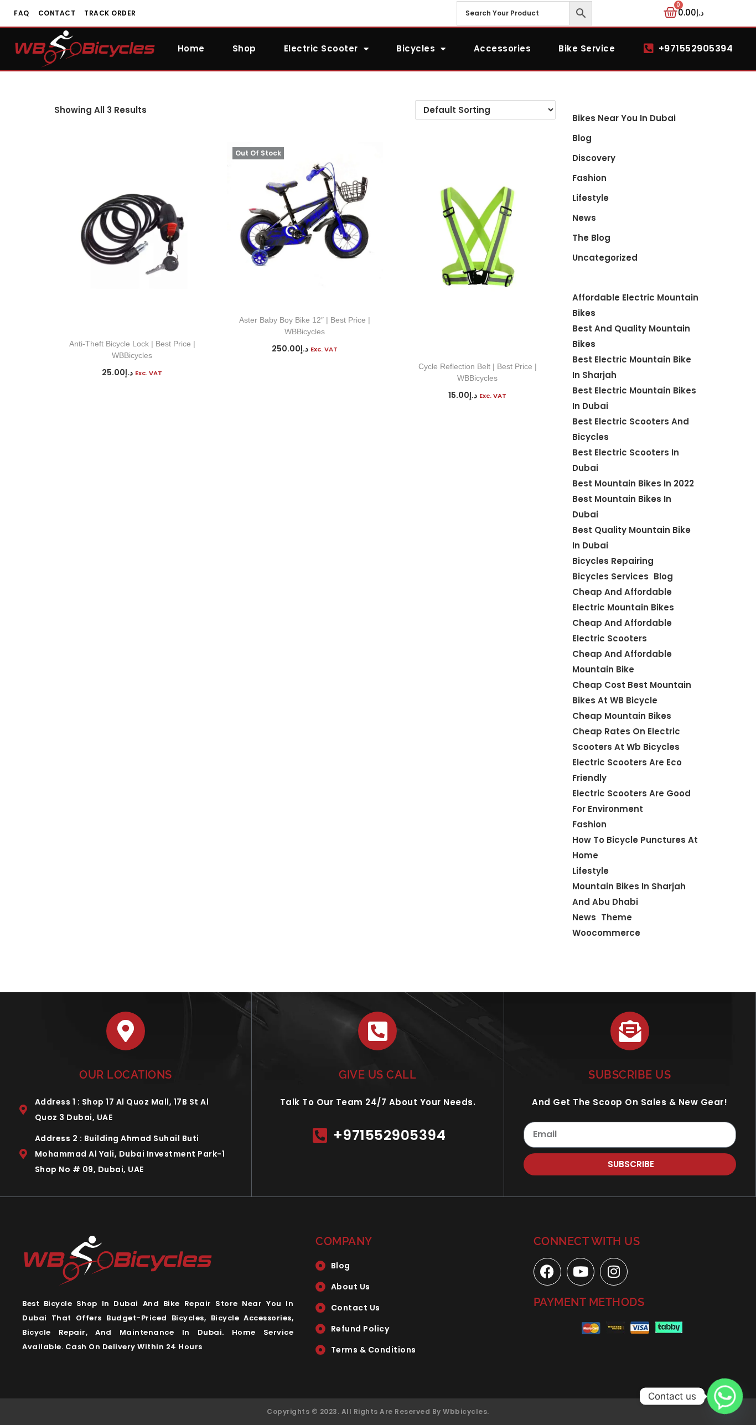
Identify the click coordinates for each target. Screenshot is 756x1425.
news (584, 917)
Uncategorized (605, 257)
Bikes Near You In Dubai (624, 118)
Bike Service (586, 48)
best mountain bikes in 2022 (633, 483)
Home (191, 48)
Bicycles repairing (613, 561)
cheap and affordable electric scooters (622, 630)
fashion (589, 824)
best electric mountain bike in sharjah (631, 367)
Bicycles (415, 48)
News (584, 218)
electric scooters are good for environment (631, 801)
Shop (244, 48)
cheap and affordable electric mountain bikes (623, 599)
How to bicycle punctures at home (635, 847)
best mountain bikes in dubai (621, 506)
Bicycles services (610, 576)
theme (616, 917)
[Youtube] (580, 1272)
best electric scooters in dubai (625, 460)
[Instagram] (614, 1272)
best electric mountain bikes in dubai (634, 398)
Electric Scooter (321, 48)
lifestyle (590, 871)
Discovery (593, 158)
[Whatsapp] (725, 1396)
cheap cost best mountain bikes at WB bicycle (631, 692)
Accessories (502, 48)
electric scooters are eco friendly (627, 770)
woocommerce (606, 933)
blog (582, 138)
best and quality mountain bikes (631, 336)
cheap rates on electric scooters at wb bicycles (626, 739)
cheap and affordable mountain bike (622, 661)
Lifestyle (590, 198)
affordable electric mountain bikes (635, 305)
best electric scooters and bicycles (630, 429)
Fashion (589, 178)
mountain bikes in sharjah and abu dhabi (629, 894)
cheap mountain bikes (621, 716)
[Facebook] (547, 1272)
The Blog (591, 237)
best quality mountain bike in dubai (631, 537)
